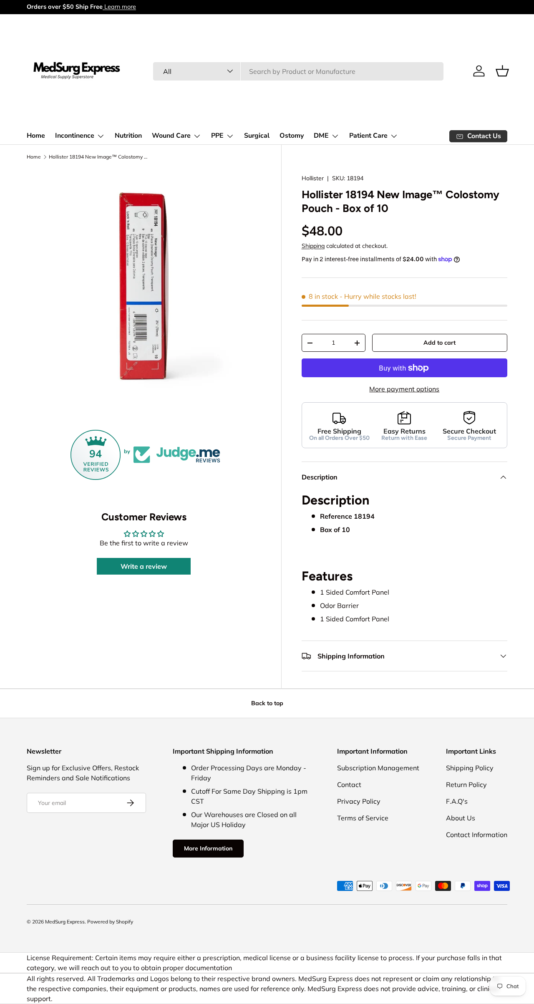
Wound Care (171, 135)
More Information (208, 848)
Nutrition (128, 135)
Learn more (119, 6)
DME (321, 135)
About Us (460, 818)
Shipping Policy (470, 768)
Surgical (257, 135)
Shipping (313, 246)
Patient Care (368, 135)
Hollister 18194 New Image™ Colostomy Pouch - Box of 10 (99, 157)
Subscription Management (378, 768)
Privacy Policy (358, 801)
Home (36, 135)
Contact (349, 784)
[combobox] (298, 71)
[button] (502, 71)
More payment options (404, 389)
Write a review (144, 566)
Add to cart (439, 343)
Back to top (267, 703)
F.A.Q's (457, 801)
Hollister (313, 178)
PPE (217, 135)
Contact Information (476, 834)
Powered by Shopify (110, 921)
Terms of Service (362, 818)
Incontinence (74, 135)
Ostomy (292, 135)
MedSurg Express (65, 921)
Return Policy (466, 784)
